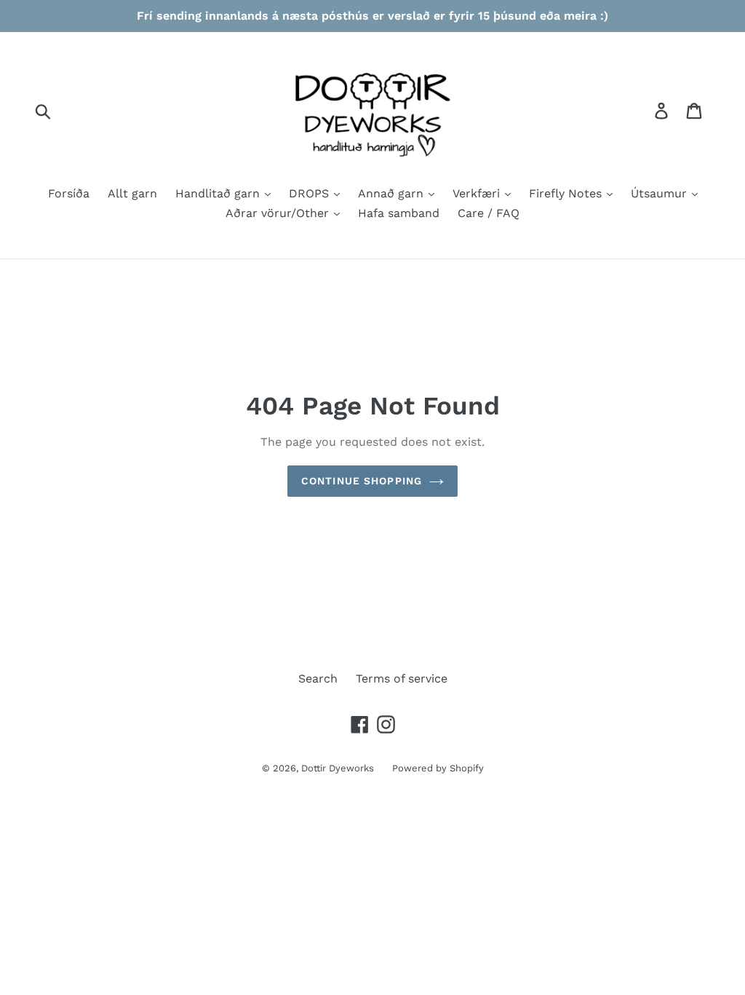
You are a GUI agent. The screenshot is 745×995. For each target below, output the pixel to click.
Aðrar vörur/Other (279, 213)
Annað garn (392, 193)
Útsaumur (660, 193)
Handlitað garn (219, 193)
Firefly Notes (567, 193)
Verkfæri (478, 193)
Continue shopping (361, 481)
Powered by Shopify (438, 768)
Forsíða (68, 193)
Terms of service (401, 678)
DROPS (310, 193)
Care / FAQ (488, 213)
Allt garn (132, 193)
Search (318, 678)
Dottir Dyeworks (337, 768)
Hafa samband (398, 213)
